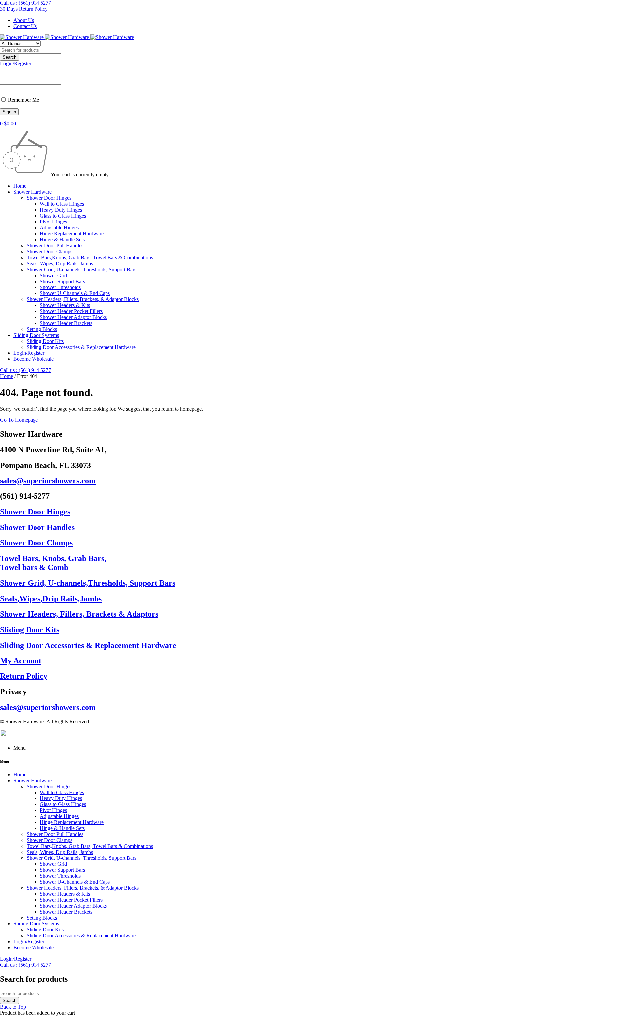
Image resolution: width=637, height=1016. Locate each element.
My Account (20, 660)
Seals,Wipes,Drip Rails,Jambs (51, 598)
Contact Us (25, 26)
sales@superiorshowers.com (48, 480)
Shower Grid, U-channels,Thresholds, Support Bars (87, 583)
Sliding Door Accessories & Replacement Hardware (88, 645)
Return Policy (23, 676)
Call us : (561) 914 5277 (25, 3)
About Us (23, 20)
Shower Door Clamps (36, 543)
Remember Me (23, 100)
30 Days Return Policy (24, 9)
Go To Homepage (19, 420)
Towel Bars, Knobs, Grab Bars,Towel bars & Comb (53, 563)
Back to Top (13, 1007)
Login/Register (15, 63)
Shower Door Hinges (35, 511)
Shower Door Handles (37, 527)
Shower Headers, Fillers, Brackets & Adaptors (79, 614)
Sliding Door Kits (29, 629)
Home (6, 376)
